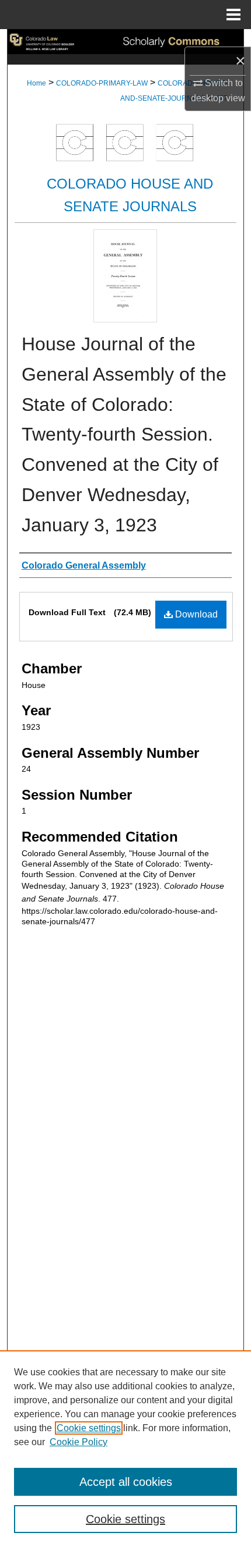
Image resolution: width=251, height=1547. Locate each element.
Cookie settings (89, 1428)
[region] (125, 1448)
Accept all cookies (125, 1481)
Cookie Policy (78, 1442)
